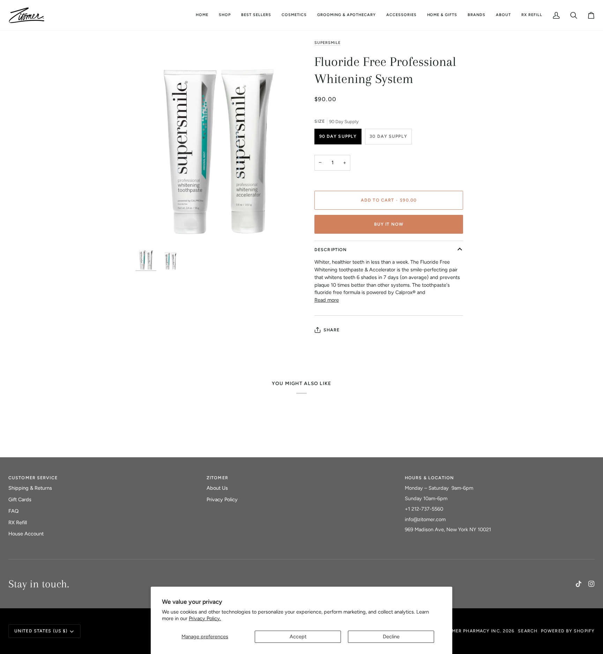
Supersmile (327, 42)
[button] (294, 15)
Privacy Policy (222, 499)
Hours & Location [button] (429, 477)
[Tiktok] (578, 584)
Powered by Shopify (568, 630)
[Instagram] (591, 584)
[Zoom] (218, 142)
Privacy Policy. (205, 618)
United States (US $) (40, 630)
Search (527, 630)
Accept (298, 636)
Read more (326, 300)
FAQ (13, 511)
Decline (391, 636)
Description (330, 249)
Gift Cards (19, 499)
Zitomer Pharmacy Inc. (470, 630)
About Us (217, 488)
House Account (26, 534)
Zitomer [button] (217, 477)
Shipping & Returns (30, 488)
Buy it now (388, 224)
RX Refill (17, 522)
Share (331, 329)
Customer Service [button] (33, 477)
